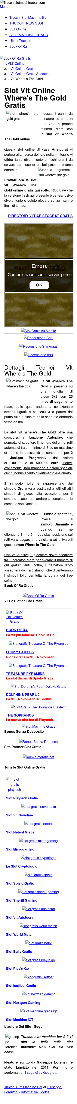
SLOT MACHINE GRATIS (28, 34)
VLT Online (17, 29)
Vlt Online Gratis (22, 68)
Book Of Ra (18, 46)
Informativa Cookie (35, 1092)
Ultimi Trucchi (19, 40)
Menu (4, 6)
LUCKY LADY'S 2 (20, 651)
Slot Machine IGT (19, 1019)
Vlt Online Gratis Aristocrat (30, 73)
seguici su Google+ (41, 1072)
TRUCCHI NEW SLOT (26, 23)
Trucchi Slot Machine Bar (28, 17)
